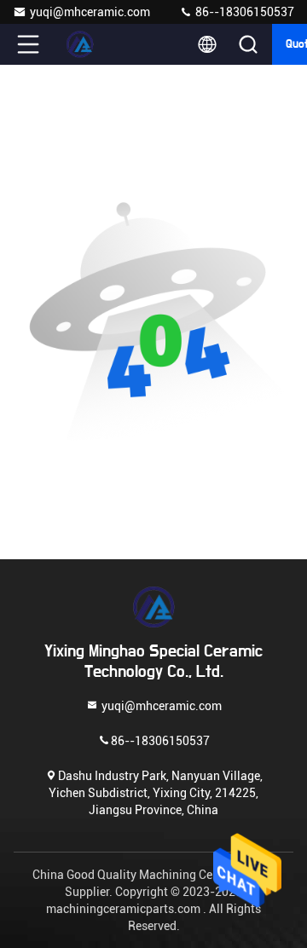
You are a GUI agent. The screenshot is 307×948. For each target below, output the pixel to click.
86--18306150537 (243, 12)
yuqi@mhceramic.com (90, 12)
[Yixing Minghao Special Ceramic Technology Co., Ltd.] (84, 44)
